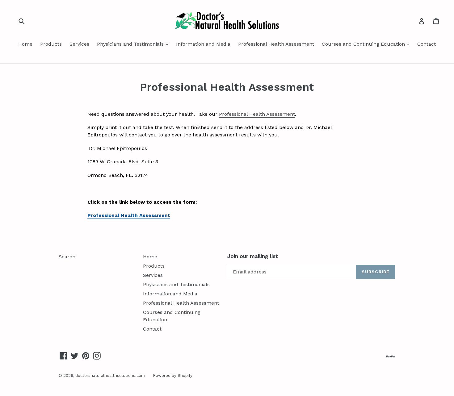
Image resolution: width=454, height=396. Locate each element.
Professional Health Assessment (276, 44)
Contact (426, 44)
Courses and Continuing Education (367, 44)
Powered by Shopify (172, 375)
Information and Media (203, 44)
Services (79, 44)
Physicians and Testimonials (134, 44)
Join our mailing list (252, 256)
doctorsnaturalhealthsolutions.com (110, 375)
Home (25, 44)
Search (67, 257)
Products (51, 44)
